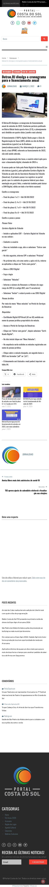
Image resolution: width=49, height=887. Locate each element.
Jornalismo (12, 86)
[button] (46, 47)
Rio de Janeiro (28, 71)
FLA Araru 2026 (10, 817)
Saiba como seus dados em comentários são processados (24, 579)
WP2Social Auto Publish (17, 886)
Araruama (8, 821)
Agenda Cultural (10, 827)
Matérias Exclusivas (11, 833)
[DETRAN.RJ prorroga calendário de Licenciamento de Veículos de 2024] (32, 392)
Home (4, 58)
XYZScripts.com (33, 886)
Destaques (13, 58)
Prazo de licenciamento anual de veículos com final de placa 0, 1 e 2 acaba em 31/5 (11, 401)
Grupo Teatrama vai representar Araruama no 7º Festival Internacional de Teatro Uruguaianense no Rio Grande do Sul (24, 695)
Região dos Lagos (10, 824)
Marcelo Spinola (10, 704)
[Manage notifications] (43, 881)
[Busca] (20, 38)
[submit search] (44, 38)
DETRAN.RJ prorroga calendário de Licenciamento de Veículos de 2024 (32, 401)
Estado (17, 71)
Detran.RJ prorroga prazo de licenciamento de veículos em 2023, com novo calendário (11, 424)
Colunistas (8, 830)
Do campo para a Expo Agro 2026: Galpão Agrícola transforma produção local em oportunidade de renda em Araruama (24, 640)
